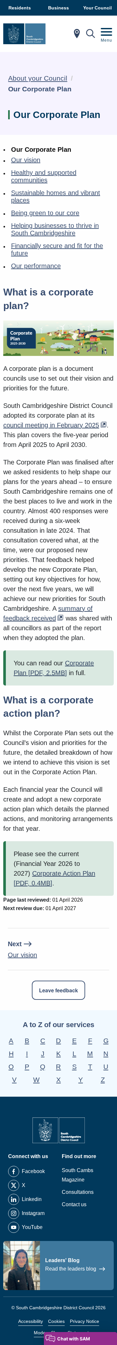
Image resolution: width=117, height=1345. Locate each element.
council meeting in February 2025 (51, 425)
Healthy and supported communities (43, 176)
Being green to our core (45, 212)
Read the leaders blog (71, 1269)
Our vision (25, 159)
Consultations (78, 1192)
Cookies (56, 1321)
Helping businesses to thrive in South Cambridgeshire (55, 229)
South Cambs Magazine (77, 1175)
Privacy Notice (84, 1321)
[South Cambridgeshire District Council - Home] (24, 33)
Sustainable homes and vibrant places (55, 196)
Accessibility (30, 1321)
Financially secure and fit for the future (57, 249)
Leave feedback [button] (58, 990)
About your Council (37, 78)
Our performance (36, 265)
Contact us (74, 1204)
